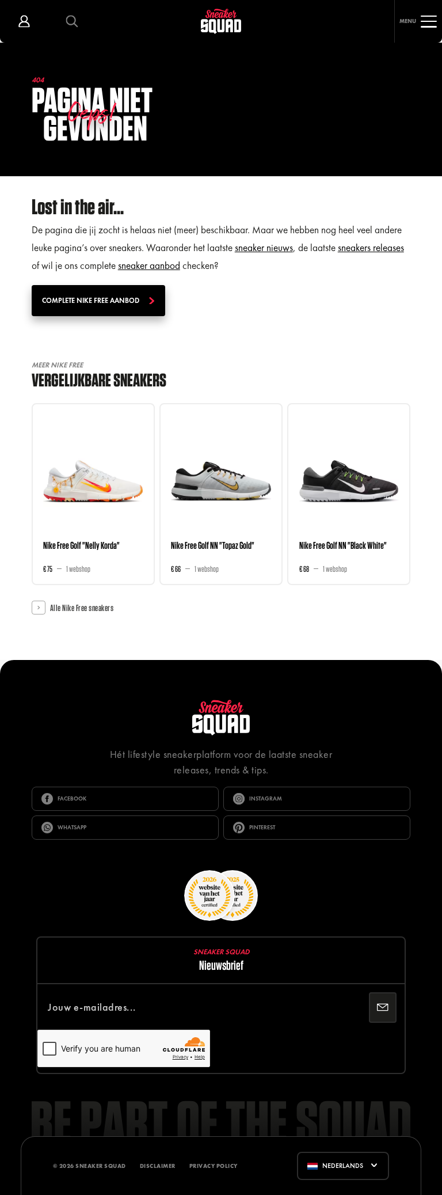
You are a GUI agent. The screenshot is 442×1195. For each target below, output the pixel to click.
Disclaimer (158, 1166)
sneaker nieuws (264, 247)
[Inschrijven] (383, 1007)
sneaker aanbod (149, 265)
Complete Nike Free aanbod (90, 300)
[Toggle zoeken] (72, 21)
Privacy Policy (213, 1166)
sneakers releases (371, 247)
